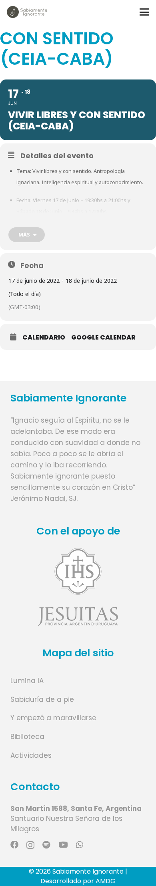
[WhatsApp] (79, 845)
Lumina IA (27, 680)
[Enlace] (78, 587)
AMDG (106, 881)
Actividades (31, 755)
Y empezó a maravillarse (53, 718)
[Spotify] (46, 845)
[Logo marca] (27, 12)
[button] (144, 12)
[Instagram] (30, 845)
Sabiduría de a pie (42, 699)
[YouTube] (63, 845)
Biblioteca (27, 736)
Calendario (43, 337)
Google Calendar (103, 337)
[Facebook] (14, 845)
